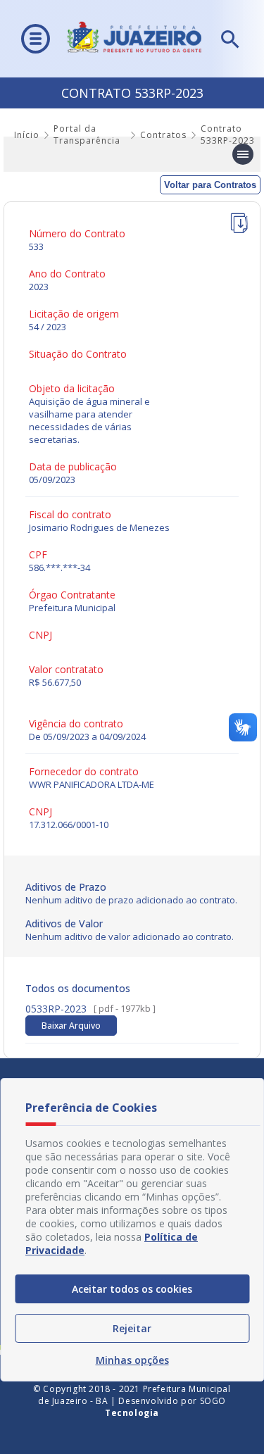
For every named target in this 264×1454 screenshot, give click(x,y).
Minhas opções (132, 1360)
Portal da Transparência (87, 134)
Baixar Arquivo (71, 1026)
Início (26, 135)
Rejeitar (132, 1328)
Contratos (163, 135)
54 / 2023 (47, 326)
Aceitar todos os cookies (132, 1289)
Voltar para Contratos (210, 185)
